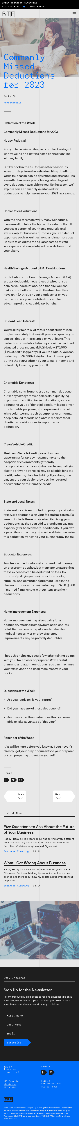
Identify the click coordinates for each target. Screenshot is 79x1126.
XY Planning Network (57, 1116)
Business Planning (16, 851)
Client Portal (36, 6)
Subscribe (14, 1042)
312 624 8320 (10, 6)
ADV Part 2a (11, 1081)
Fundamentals (12, 102)
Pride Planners (10, 1119)
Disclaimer (10, 1084)
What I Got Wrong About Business (35, 863)
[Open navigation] (74, 14)
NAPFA (44, 1116)
